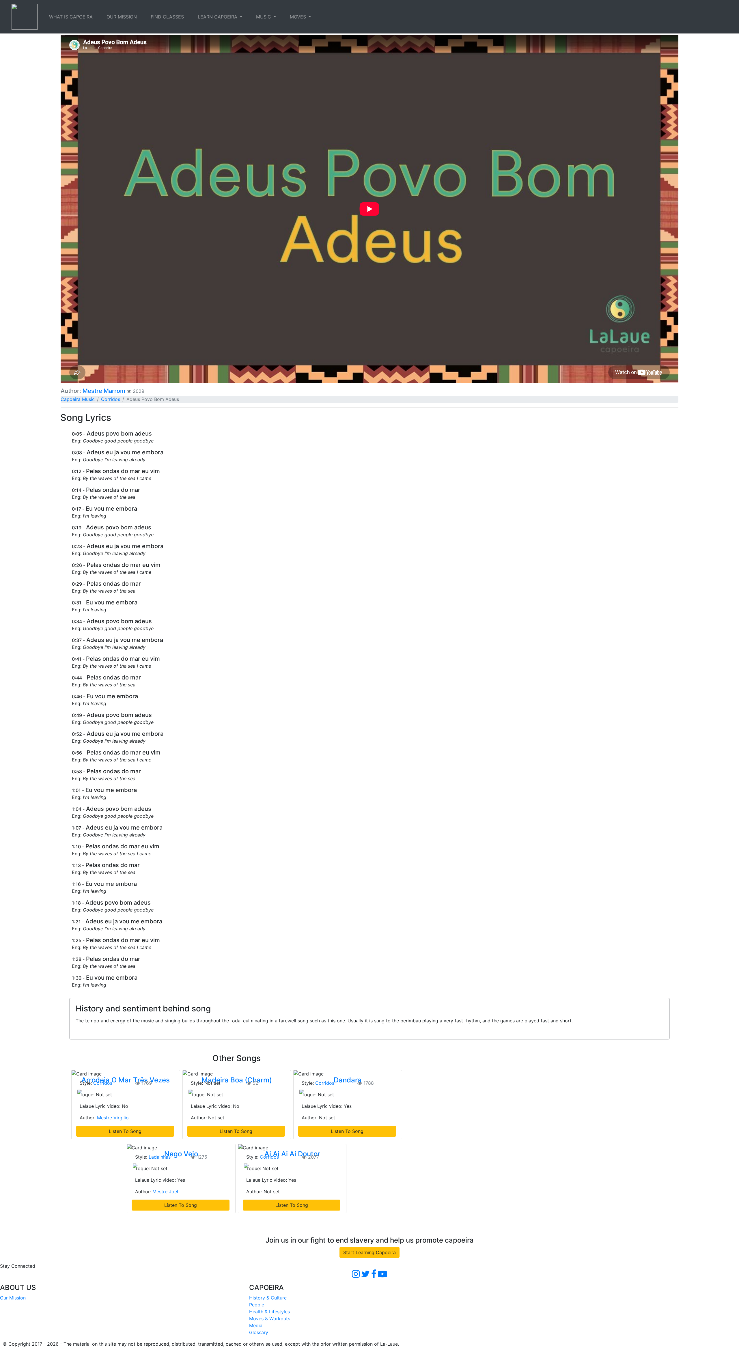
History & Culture (268, 1298)
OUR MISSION (122, 17)
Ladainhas (160, 1157)
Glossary (258, 1332)
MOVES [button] (298, 17)
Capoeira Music (78, 399)
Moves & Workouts (269, 1318)
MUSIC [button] (264, 17)
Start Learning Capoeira (369, 1252)
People (256, 1305)
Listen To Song (125, 1131)
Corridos (110, 399)
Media (255, 1325)
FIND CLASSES (167, 17)
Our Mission (13, 1298)
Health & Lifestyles (269, 1311)
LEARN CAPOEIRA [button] (218, 17)
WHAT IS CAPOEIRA (71, 17)
